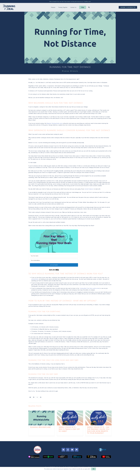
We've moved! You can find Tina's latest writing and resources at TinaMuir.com (70, 1)
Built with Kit (54, 269)
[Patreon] (76, 450)
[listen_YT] (106, 456)
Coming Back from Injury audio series (89, 288)
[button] (56, 7)
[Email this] (30, 397)
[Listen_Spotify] (48, 456)
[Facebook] (63, 450)
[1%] (102, 449)
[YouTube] (72, 450)
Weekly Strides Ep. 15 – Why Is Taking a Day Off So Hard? (69, 429)
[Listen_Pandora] (77, 456)
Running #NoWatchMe (40, 427)
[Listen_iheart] (62, 456)
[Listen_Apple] (33, 456)
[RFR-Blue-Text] (9, 7)
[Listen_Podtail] (91, 456)
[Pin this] (40, 397)
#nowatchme (34, 279)
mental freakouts (89, 189)
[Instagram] (68, 450)
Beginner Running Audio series (55, 123)
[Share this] (33, 397)
